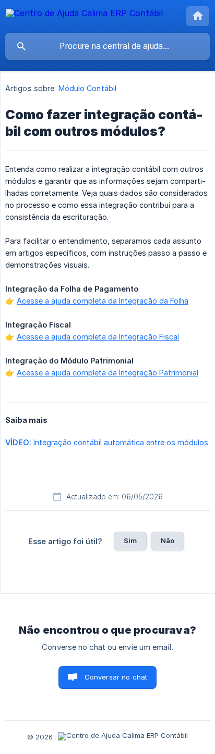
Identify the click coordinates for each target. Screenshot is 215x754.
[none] (84, 14)
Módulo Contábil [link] (87, 88)
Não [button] (167, 540)
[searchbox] (107, 46)
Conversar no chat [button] (116, 677)
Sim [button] (130, 540)
